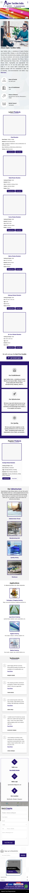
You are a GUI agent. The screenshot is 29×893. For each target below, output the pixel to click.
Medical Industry (14, 650)
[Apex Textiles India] (13, 3)
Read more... (4, 72)
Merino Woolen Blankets (14, 256)
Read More (10, 671)
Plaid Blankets (14, 137)
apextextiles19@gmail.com (15, 7)
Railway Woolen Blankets (14, 295)
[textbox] (14, 812)
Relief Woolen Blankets (14, 178)
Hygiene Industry (14, 633)
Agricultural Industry (14, 617)
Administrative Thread (14, 518)
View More (18, 151)
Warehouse (14, 577)
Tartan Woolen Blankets (14, 217)
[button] (20, 6)
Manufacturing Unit (15, 538)
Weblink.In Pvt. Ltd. (20, 888)
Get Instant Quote (15, 358)
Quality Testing (15, 557)
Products (3, 880)
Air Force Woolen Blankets (14, 334)
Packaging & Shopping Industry (15, 600)
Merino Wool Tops (15, 462)
